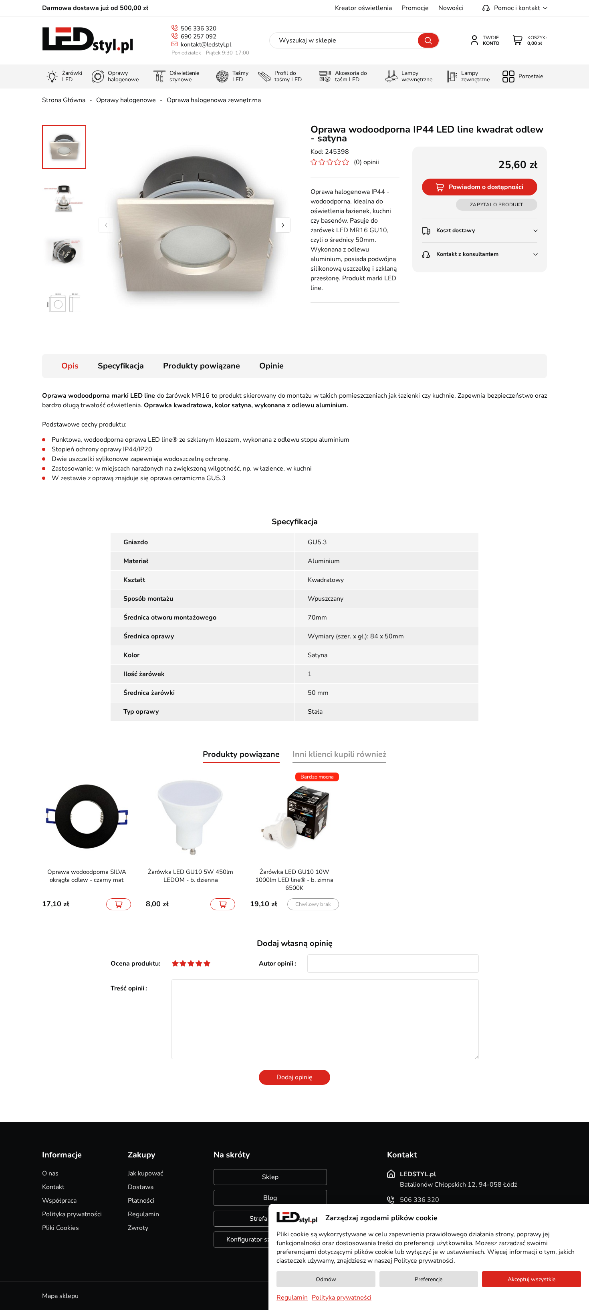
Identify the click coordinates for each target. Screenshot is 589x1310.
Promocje (415, 8)
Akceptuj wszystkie (531, 1279)
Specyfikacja (121, 365)
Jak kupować (145, 1173)
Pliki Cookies (60, 1227)
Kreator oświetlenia (363, 8)
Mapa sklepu (60, 1296)
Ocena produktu (135, 963)
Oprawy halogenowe (126, 100)
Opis (70, 365)
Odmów (326, 1279)
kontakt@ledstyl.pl (206, 44)
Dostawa (140, 1187)
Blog (270, 1197)
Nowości (450, 8)
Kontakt (53, 1187)
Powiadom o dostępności (486, 187)
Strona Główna (63, 100)
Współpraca (59, 1200)
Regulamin (143, 1214)
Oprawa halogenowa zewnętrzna (214, 100)
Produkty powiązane (201, 365)
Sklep (270, 1177)
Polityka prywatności (72, 1214)
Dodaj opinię (294, 1077)
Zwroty (138, 1227)
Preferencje (428, 1279)
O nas (50, 1173)
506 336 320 (198, 28)
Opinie (271, 365)
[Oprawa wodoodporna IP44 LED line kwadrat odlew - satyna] (194, 225)
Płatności (141, 1200)
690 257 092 (198, 36)
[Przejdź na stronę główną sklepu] (87, 40)
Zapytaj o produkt (496, 204)
